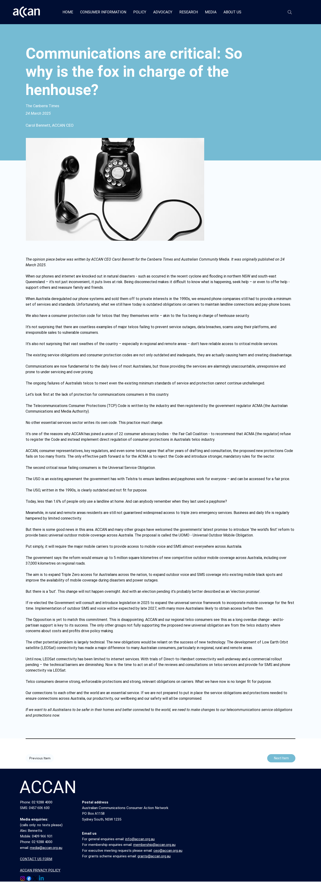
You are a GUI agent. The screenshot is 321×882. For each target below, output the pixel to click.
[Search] (290, 12)
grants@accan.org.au (154, 856)
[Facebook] (29, 878)
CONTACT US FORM (36, 859)
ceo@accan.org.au (167, 850)
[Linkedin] (41, 878)
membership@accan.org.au (154, 845)
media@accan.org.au (46, 848)
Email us (89, 833)
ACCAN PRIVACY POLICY (40, 870)
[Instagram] (23, 878)
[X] (35, 878)
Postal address (95, 802)
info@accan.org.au (140, 839)
